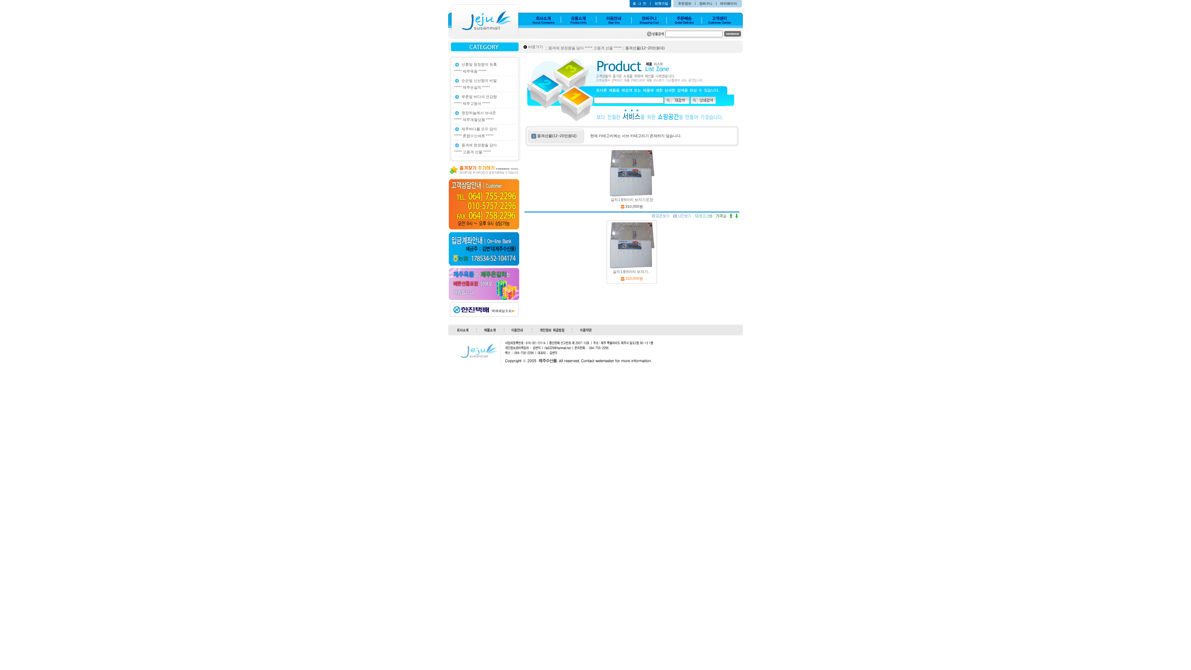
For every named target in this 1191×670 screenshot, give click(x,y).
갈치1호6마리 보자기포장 (632, 200)
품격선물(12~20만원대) (557, 136)
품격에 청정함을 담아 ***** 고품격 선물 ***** (585, 48)
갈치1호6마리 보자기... (632, 272)
